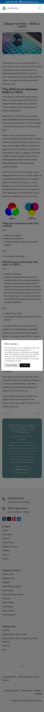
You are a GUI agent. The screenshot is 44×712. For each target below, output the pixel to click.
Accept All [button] (24, 365)
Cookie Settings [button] (11, 365)
